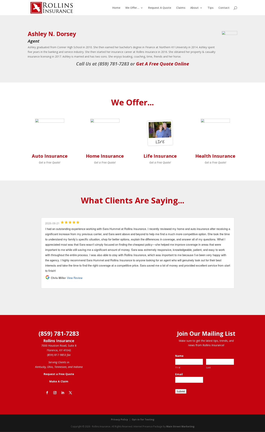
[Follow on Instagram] (55, 393)
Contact (223, 7)
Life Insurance (160, 156)
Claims (180, 7)
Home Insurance (105, 156)
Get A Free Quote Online (162, 63)
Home (116, 7)
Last (208, 367)
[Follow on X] (70, 393)
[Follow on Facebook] (47, 393)
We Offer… (132, 7)
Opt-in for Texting (143, 419)
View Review (74, 278)
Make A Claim (58, 381)
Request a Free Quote (59, 374)
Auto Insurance (50, 156)
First (177, 367)
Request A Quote (159, 7)
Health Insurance (215, 156)
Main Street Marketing (180, 426)
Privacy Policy (119, 419)
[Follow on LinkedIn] (63, 393)
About (194, 7)
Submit (181, 391)
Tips (210, 7)
